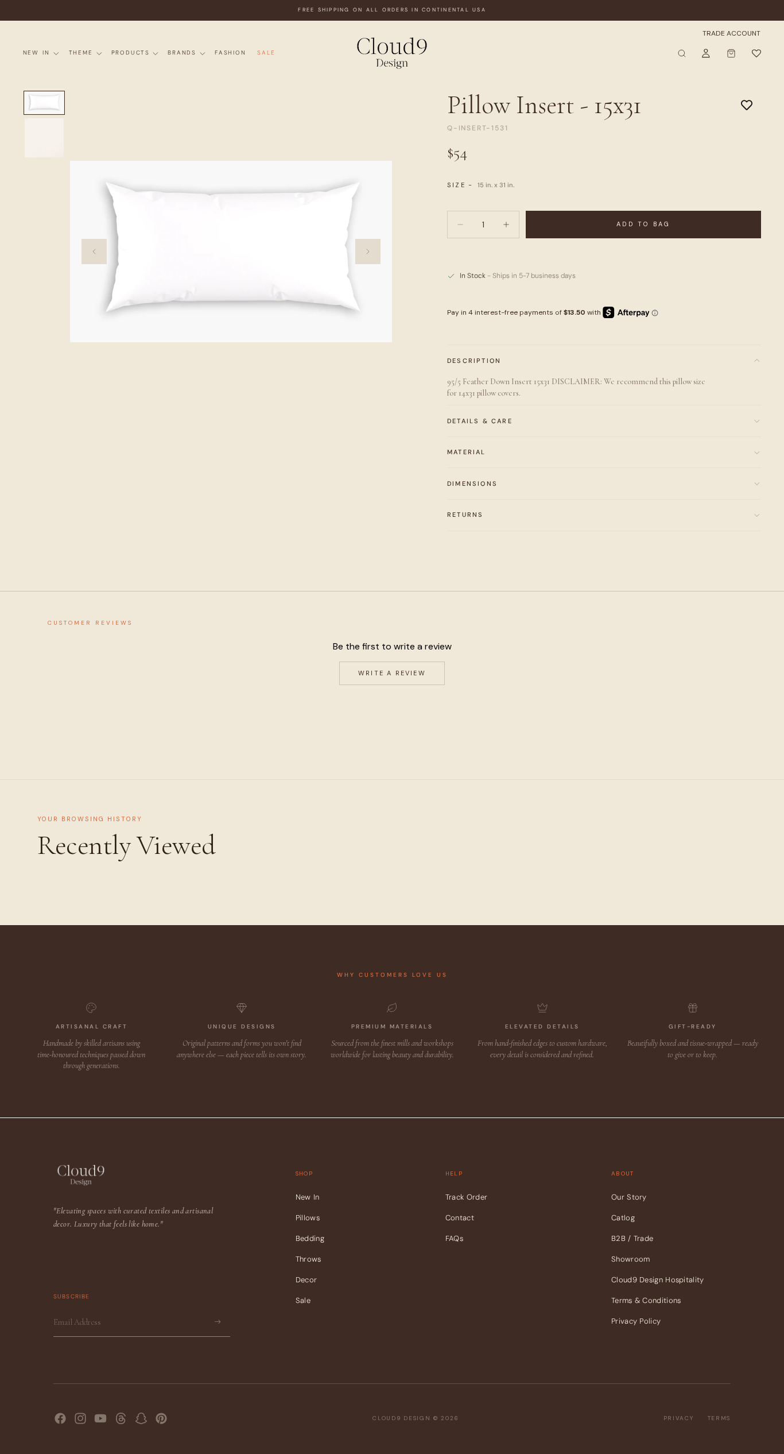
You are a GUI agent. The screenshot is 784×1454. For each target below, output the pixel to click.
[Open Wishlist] (756, 53)
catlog (623, 1218)
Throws (308, 1259)
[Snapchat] (141, 1418)
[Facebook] (60, 1418)
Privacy (678, 1418)
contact (459, 1218)
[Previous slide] (94, 251)
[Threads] (121, 1418)
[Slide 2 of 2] (44, 137)
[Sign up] (218, 1322)
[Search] (681, 53)
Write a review (392, 673)
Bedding (310, 1238)
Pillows (308, 1218)
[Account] (706, 53)
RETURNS (465, 515)
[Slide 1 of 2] (44, 103)
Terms (719, 1418)
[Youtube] (100, 1418)
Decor (306, 1280)
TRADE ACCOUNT (731, 33)
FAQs (454, 1238)
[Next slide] (368, 251)
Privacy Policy (636, 1321)
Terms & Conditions (646, 1300)
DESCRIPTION (474, 361)
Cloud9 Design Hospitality (657, 1280)
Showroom (630, 1259)
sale (303, 1300)
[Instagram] (80, 1418)
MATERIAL (466, 452)
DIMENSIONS (472, 483)
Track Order (466, 1197)
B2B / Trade (632, 1238)
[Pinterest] (161, 1418)
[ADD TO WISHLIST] (746, 104)
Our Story (629, 1197)
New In (308, 1197)
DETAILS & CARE (480, 421)
